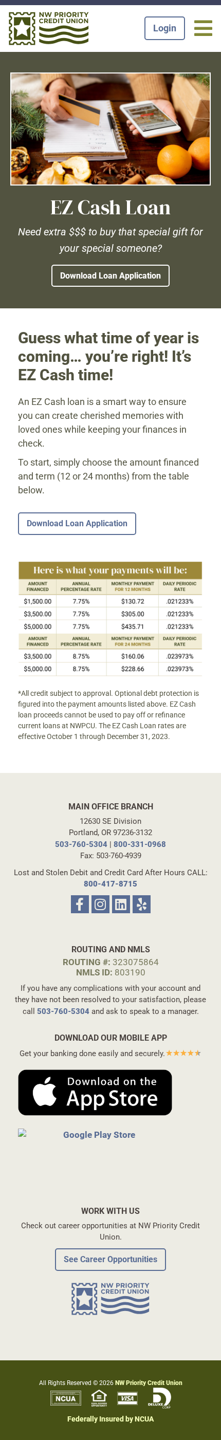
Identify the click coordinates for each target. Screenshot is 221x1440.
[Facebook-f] (80, 904)
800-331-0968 (140, 844)
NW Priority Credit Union (148, 1383)
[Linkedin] (121, 904)
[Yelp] (142, 904)
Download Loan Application (110, 276)
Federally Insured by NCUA (110, 1419)
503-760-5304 (81, 844)
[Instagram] (100, 904)
